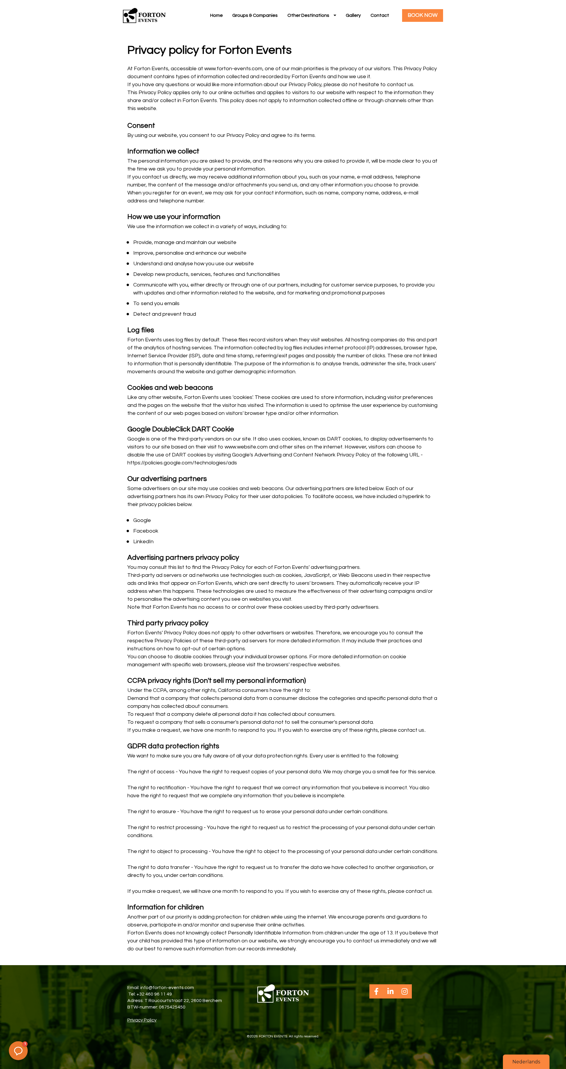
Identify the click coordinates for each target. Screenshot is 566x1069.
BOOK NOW (422, 15)
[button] (18, 1050)
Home (216, 15)
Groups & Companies (255, 15)
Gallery (353, 15)
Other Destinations (308, 15)
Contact (380, 15)
